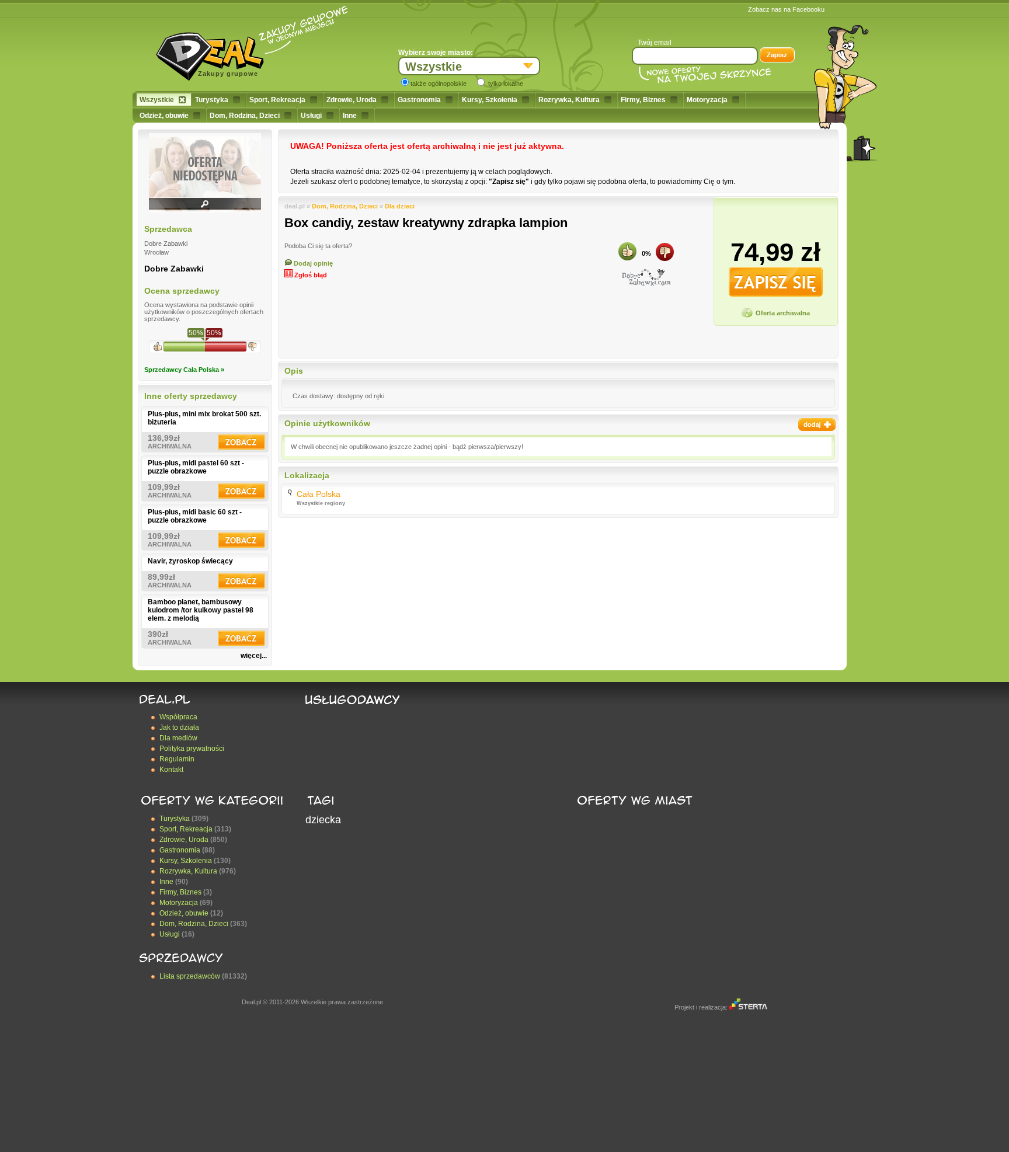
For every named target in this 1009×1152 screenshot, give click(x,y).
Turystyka (211, 100)
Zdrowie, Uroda (351, 100)
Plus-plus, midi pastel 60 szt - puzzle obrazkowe (196, 467)
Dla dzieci (400, 206)
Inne (350, 116)
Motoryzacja (707, 100)
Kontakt (171, 769)
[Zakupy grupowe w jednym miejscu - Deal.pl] (214, 52)
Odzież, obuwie (164, 116)
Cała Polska (318, 494)
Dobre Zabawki (174, 268)
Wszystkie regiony (321, 503)
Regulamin (176, 759)
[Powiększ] (205, 207)
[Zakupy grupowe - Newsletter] (777, 56)
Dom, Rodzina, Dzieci (245, 116)
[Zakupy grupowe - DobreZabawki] (646, 277)
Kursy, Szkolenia (489, 100)
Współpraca (178, 717)
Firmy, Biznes (643, 100)
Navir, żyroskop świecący (190, 561)
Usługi (311, 116)
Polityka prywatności (191, 748)
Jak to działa (179, 727)
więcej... (254, 656)
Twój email (654, 43)
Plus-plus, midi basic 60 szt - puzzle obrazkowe (195, 516)
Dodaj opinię (312, 263)
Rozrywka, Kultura (569, 100)
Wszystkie (157, 100)
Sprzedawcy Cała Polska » (184, 369)
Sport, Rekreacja (277, 100)
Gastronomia (419, 100)
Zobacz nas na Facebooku (786, 9)
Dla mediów (178, 738)
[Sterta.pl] (748, 1007)
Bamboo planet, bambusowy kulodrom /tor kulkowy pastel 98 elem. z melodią (200, 610)
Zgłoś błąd (310, 275)
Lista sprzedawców (189, 976)
